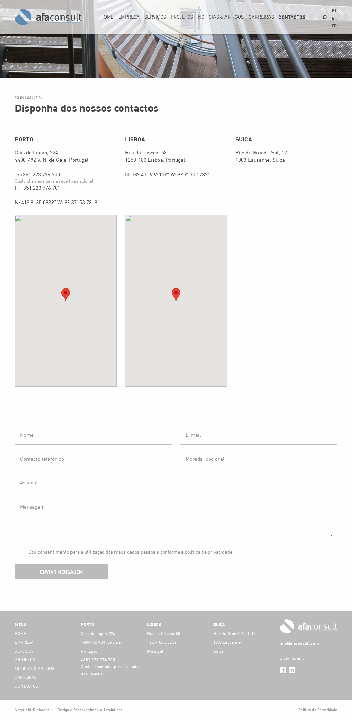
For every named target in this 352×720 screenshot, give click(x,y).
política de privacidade (208, 552)
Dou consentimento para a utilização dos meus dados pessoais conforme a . (131, 552)
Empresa (129, 17)
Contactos (291, 17)
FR (334, 26)
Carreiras (261, 17)
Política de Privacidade (317, 710)
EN (334, 18)
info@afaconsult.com (299, 643)
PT (334, 10)
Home (106, 17)
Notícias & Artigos (221, 17)
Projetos (181, 17)
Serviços (155, 17)
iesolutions (113, 710)
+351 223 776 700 (40, 174)
